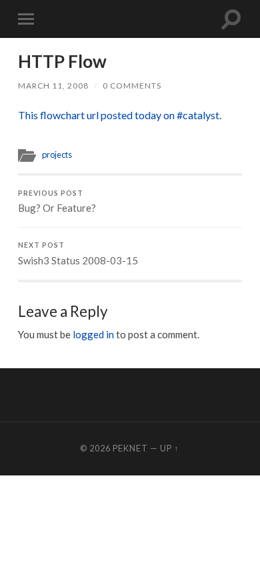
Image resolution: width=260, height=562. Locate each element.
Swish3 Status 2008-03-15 (78, 253)
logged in (93, 334)
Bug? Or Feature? (57, 201)
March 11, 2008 (53, 86)
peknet (130, 448)
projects (57, 154)
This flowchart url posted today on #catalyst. (119, 115)
